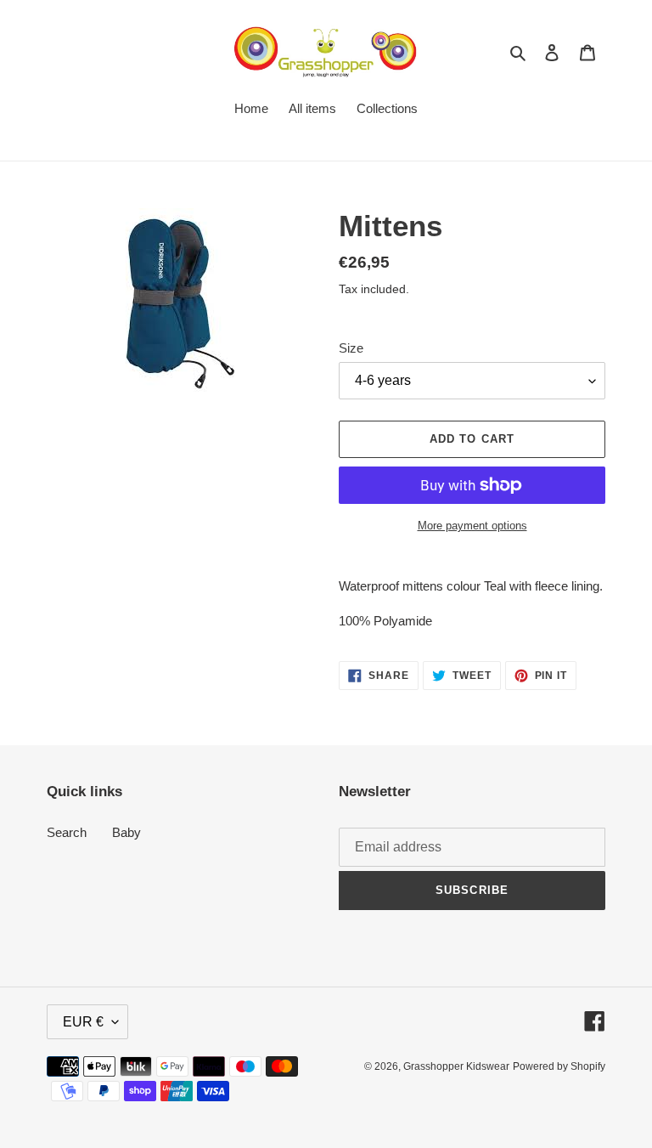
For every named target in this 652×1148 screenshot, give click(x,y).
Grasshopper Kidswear (456, 1066)
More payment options (472, 525)
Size (351, 348)
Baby (126, 832)
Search (67, 832)
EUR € (83, 1022)
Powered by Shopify (559, 1066)
